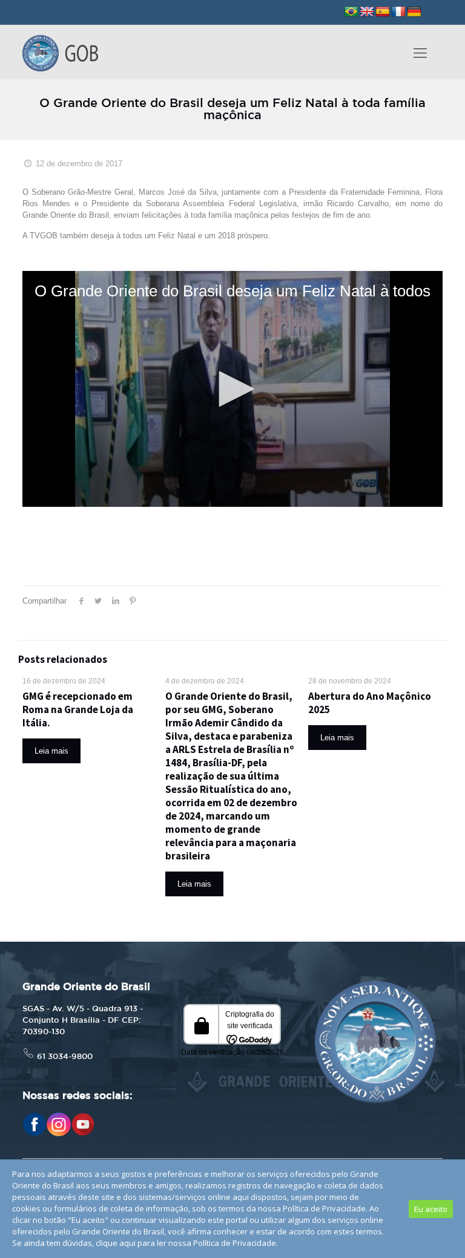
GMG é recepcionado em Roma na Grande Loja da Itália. (77, 709)
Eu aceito (430, 1209)
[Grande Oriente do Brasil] (60, 52)
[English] (367, 12)
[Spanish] (382, 12)
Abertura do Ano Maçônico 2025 (369, 702)
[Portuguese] (351, 12)
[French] (398, 12)
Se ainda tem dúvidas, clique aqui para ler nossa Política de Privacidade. (145, 1242)
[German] (414, 12)
